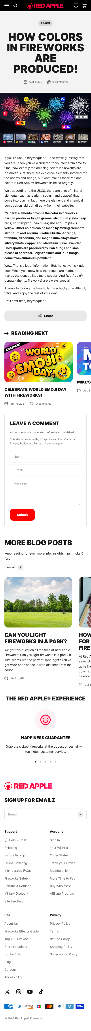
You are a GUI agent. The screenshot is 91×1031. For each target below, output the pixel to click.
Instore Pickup (14, 855)
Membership (59, 870)
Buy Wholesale (60, 886)
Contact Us (12, 954)
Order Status (59, 855)
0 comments (60, 81)
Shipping (10, 847)
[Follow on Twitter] (7, 992)
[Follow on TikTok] (41, 992)
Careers (10, 969)
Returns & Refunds (17, 886)
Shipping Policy (61, 946)
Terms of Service (44, 443)
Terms (54, 931)
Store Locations (15, 946)
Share (48, 316)
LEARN (45, 23)
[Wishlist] (76, 5)
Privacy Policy (19, 443)
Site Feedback (14, 901)
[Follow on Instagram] (19, 992)
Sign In (55, 840)
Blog (7, 962)
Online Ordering (15, 863)
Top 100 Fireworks (17, 939)
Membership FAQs (17, 870)
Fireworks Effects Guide (21, 931)
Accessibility (13, 977)
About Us (11, 923)
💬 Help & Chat (15, 840)
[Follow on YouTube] (30, 992)
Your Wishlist (59, 847)
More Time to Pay (62, 878)
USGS (41, 190)
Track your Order (62, 863)
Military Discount (16, 893)
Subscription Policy (64, 954)
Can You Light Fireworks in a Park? (35, 638)
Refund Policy (60, 939)
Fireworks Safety (16, 878)
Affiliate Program (62, 893)
